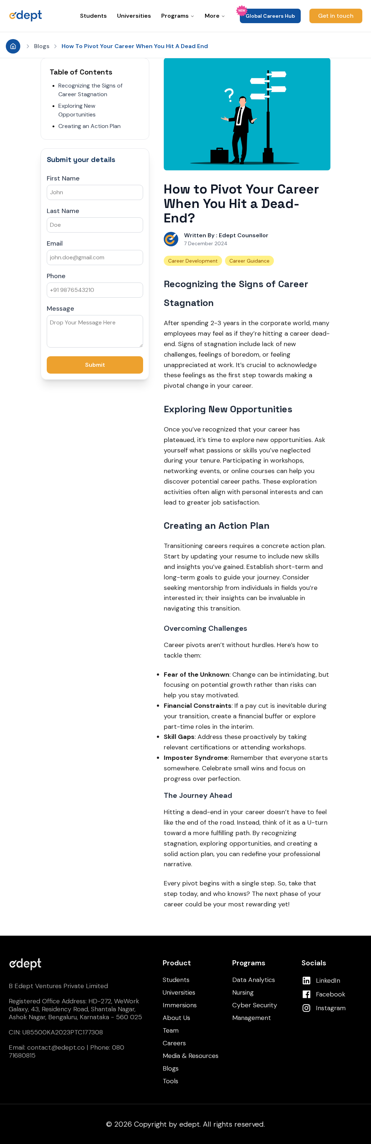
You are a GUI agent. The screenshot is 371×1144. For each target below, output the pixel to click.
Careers (174, 1043)
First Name (63, 178)
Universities (134, 16)
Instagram (331, 1008)
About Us (176, 1017)
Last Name (63, 211)
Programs (175, 16)
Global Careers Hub (270, 16)
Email (55, 243)
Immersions (180, 1005)
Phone (56, 276)
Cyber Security (254, 1005)
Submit (95, 365)
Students (93, 16)
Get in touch (336, 16)
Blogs (41, 46)
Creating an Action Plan (89, 126)
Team (171, 1030)
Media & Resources (190, 1055)
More (212, 16)
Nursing (243, 992)
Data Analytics (253, 979)
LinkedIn (328, 980)
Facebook (330, 994)
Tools (170, 1081)
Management (251, 1017)
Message (60, 308)
